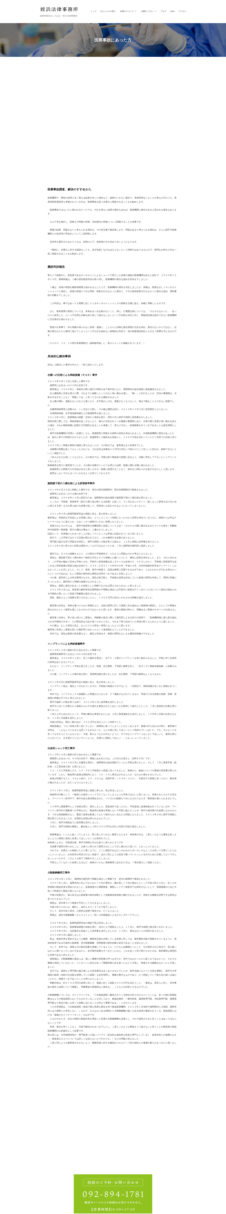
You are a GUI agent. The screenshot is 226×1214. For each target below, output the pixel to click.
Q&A (172, 11)
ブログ (163, 11)
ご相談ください (147, 11)
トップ (93, 11)
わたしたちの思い (108, 11)
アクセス (182, 11)
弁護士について (127, 11)
